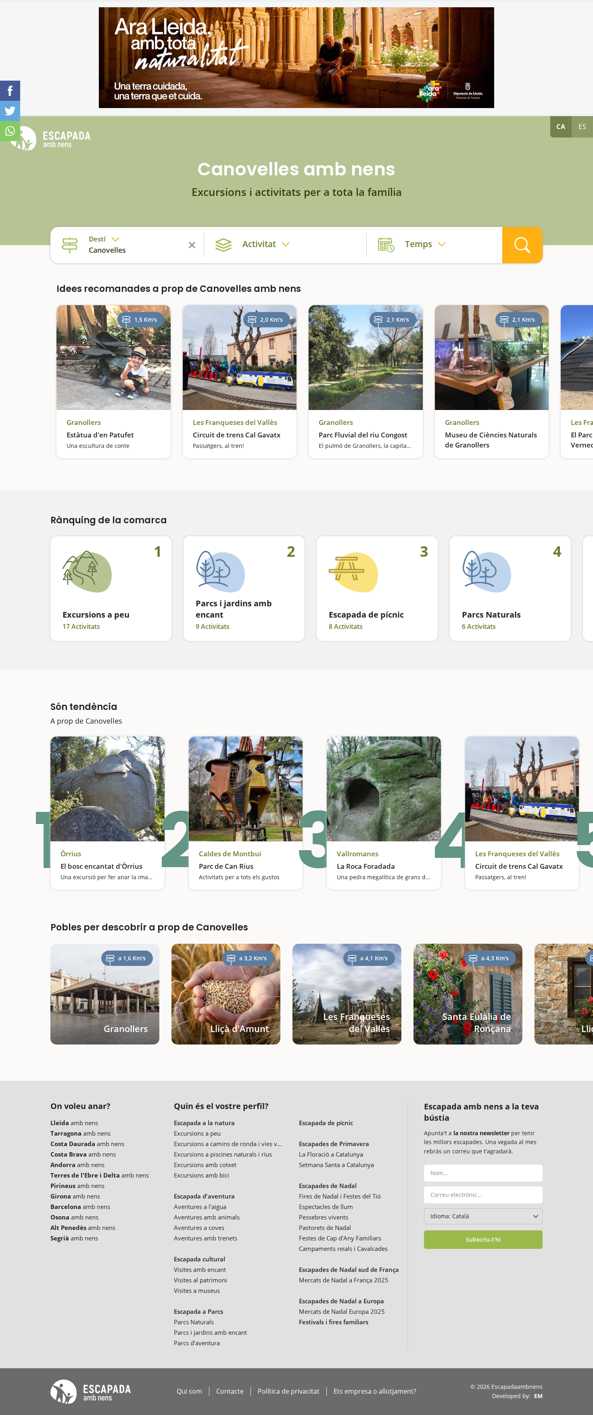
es (582, 126)
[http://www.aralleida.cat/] (296, 57)
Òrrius (71, 853)
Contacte (230, 1391)
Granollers (84, 422)
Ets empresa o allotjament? (375, 1391)
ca (561, 126)
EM (538, 1396)
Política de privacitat (288, 1391)
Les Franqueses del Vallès (235, 422)
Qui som (189, 1391)
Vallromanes (357, 853)
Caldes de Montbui (230, 853)
